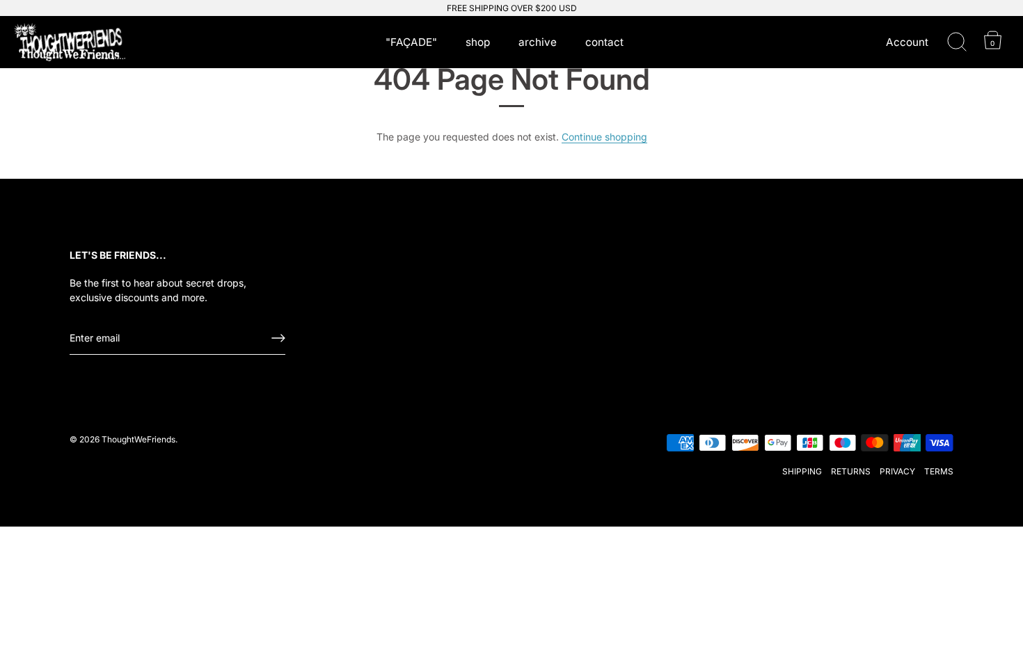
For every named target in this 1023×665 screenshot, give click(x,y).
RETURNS (851, 471)
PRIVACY (897, 471)
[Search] (957, 42)
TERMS (938, 471)
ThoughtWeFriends (138, 439)
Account (907, 42)
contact (604, 42)
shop (478, 42)
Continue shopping (604, 137)
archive (537, 42)
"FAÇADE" (411, 42)
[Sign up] (278, 338)
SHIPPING (802, 471)
